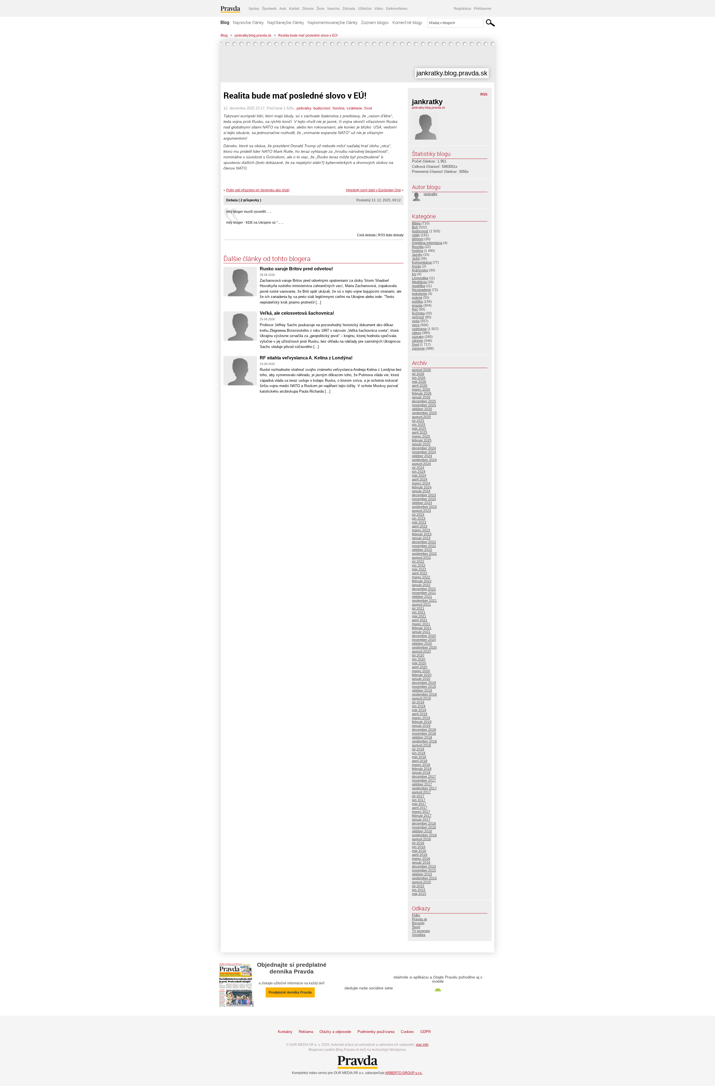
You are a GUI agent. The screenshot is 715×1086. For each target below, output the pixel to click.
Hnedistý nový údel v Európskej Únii (373, 190)
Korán (416, 266)
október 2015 (422, 874)
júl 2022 (418, 562)
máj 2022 (419, 569)
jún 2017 (418, 800)
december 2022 (424, 542)
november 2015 (424, 870)
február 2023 (422, 534)
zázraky (418, 337)
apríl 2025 (419, 433)
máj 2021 (419, 616)
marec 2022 (421, 577)
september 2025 (424, 413)
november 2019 (424, 687)
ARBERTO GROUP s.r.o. (403, 1073)
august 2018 (421, 745)
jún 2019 (418, 706)
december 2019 (424, 683)
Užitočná (364, 9)
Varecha (333, 9)
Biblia (416, 223)
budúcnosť (321, 108)
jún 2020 (418, 659)
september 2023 (424, 507)
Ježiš (416, 259)
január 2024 (421, 491)
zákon (416, 333)
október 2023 (422, 503)
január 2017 (421, 820)
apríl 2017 (419, 808)
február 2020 (422, 675)
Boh (415, 227)
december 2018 (424, 730)
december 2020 (424, 636)
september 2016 (424, 835)
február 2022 (422, 581)
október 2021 (422, 597)
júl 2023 (418, 515)
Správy (254, 9)
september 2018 (424, 741)
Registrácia (462, 9)
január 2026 (421, 397)
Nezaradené (421, 290)
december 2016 (424, 823)
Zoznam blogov (375, 22)
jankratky (304, 108)
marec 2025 (421, 436)
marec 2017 (421, 812)
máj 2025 (419, 429)
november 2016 (424, 827)
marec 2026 (421, 390)
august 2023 (421, 511)
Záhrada (348, 9)
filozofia (418, 247)
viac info (422, 1045)
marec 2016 (421, 859)
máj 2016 (419, 851)
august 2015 (421, 882)
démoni (417, 239)
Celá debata (366, 235)
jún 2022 (418, 565)
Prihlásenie (482, 9)
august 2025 (421, 417)
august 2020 (421, 651)
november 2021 (424, 593)
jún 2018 (418, 753)
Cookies (407, 1032)
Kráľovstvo (420, 270)
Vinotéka (418, 935)
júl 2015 (418, 886)
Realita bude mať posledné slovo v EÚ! (308, 35)
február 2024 (422, 487)
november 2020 (424, 640)
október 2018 (422, 737)
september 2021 (424, 601)
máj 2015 (419, 894)
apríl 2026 (419, 386)
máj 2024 (419, 476)
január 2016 (421, 863)
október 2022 (422, 550)
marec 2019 (421, 718)
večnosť (418, 317)
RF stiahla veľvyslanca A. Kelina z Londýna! (306, 357)
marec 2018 (421, 765)
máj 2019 (419, 710)
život (368, 108)
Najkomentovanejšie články (333, 22)
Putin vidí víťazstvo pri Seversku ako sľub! (257, 190)
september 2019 (424, 694)
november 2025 (424, 405)
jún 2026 (418, 378)
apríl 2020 (419, 667)
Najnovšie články (248, 22)
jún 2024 (418, 472)
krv (414, 274)
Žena (320, 9)
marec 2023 (421, 530)
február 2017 (422, 816)
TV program (421, 931)
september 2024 (424, 460)
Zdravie (308, 9)
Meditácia (419, 282)
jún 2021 (418, 612)
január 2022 (421, 585)
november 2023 (424, 499)
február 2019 (422, 722)
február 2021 (422, 628)
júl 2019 (418, 702)
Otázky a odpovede (335, 1032)
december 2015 (424, 866)
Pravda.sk (419, 919)
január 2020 (421, 679)
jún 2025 (418, 425)
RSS (483, 94)
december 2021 (424, 589)
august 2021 (421, 605)
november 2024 (424, 452)
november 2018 (424, 734)
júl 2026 (418, 374)
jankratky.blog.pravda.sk (253, 35)
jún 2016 (418, 847)
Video (378, 9)
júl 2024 (418, 468)
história (338, 108)
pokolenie (419, 294)
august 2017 (421, 792)
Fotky (416, 915)
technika (418, 313)
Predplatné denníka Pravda (290, 992)
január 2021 (421, 632)
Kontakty (285, 1032)
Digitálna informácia (427, 243)
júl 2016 (418, 843)
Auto (282, 9)
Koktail (294, 9)
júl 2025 (418, 421)
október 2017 (422, 784)
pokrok (417, 298)
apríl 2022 (419, 573)
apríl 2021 (419, 620)
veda (416, 321)
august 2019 (421, 698)
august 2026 (421, 370)
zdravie (417, 341)
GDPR (425, 1032)
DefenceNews (396, 9)
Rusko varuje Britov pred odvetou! (296, 268)
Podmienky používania (376, 1032)
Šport (416, 927)
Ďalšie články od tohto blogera (267, 258)
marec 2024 (421, 483)
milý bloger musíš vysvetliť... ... (249, 212)
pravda (417, 305)
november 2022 (424, 546)
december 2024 (424, 448)
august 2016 (421, 839)
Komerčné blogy (407, 22)
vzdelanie (354, 108)
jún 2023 (418, 519)
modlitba (418, 286)
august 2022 (421, 558)
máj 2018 (419, 757)
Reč (415, 309)
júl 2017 (418, 796)
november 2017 (424, 780)
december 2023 (424, 495)
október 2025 (422, 409)
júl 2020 (418, 655)
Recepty (418, 923)
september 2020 (424, 648)
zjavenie (418, 348)
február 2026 (422, 393)
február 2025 (422, 440)
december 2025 (424, 401)
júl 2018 (418, 749)
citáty (416, 235)
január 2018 (421, 773)
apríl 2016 (419, 855)
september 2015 (424, 878)
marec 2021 (421, 624)
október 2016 (422, 831)
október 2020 (422, 644)
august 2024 (421, 464)
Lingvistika (420, 278)
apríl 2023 (419, 526)
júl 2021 (418, 608)
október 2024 (422, 456)
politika (417, 302)
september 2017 (424, 788)
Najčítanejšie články (285, 22)
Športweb (269, 9)
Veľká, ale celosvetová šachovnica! (297, 313)
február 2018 (422, 769)
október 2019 (422, 691)
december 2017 (424, 777)
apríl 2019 (419, 714)
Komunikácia (422, 262)
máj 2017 (419, 804)
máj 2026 (419, 382)
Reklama (306, 1032)
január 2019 (421, 726)
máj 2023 (419, 522)
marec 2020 (421, 671)
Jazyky (417, 255)
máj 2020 (419, 663)
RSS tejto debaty (391, 235)
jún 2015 (418, 890)
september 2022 (424, 554)
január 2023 (421, 538)
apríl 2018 (419, 761)
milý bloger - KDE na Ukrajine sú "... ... (254, 223)
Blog (224, 22)
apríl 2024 (419, 479)
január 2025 (421, 444)
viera (416, 325)
